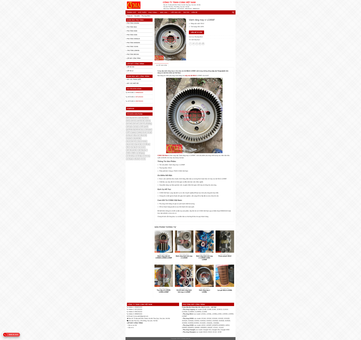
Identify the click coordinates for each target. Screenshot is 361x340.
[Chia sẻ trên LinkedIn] (203, 43)
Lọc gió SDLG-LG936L (224, 290)
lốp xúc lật (143, 135)
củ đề (141, 126)
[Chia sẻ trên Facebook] (190, 43)
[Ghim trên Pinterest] (200, 43)
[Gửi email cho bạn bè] (196, 43)
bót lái (128, 120)
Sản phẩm (137, 16)
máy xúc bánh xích (131, 141)
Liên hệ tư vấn (196, 32)
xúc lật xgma (130, 159)
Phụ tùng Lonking (133, 50)
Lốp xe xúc (130, 67)
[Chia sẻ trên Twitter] (193, 43)
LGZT (128, 132)
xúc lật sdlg (138, 156)
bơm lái (148, 120)
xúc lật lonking (130, 156)
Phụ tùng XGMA (132, 31)
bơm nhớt (129, 123)
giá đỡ (146, 126)
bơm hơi (133, 120)
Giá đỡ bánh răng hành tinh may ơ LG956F (184, 291)
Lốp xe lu (130, 71)
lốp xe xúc (136, 135)
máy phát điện (137, 138)
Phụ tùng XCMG (132, 34)
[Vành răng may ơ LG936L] (204, 276)
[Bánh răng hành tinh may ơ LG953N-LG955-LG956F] (204, 241)
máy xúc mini (130, 144)
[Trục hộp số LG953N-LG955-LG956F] (163, 276)
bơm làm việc (141, 120)
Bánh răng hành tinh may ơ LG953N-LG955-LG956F (204, 257)
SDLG (128, 147)
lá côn (144, 132)
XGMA (133, 153)
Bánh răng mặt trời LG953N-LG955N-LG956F (163, 257)
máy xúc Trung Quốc (218, 71)
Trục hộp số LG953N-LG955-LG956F (164, 291)
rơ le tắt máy (146, 144)
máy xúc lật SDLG (191, 75)
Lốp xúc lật (176, 12)
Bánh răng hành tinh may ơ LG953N (184, 257)
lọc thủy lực (129, 135)
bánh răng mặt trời (143, 117)
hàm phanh (149, 129)
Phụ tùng (152, 12)
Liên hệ (194, 12)
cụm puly (135, 126)
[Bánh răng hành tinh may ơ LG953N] (184, 241)
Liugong (133, 132)
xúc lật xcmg (146, 156)
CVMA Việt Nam (162, 155)
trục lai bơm (142, 147)
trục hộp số (134, 147)
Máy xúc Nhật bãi (133, 83)
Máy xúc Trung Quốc (134, 79)
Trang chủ (131, 12)
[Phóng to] (157, 58)
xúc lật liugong (140, 153)
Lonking (139, 132)
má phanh (129, 138)
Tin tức (186, 12)
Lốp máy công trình (133, 58)
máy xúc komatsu (142, 141)
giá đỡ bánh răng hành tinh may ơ (135, 129)
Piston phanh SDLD (224, 256)
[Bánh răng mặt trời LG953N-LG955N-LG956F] (163, 241)
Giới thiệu (142, 12)
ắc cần (143, 159)
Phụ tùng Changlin (133, 38)
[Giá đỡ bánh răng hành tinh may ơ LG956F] (184, 276)
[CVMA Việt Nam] (143, 5)
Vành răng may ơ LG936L (204, 291)
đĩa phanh (137, 159)
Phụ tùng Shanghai (133, 42)
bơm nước (136, 123)
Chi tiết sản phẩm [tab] (161, 65)
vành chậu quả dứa (132, 150)
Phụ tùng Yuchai (132, 46)
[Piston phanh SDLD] (225, 241)
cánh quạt (129, 126)
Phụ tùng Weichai (133, 54)
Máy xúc (164, 12)
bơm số (142, 123)
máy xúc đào (138, 144)
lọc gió (149, 132)
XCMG (128, 153)
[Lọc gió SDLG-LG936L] (225, 276)
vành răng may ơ (142, 150)
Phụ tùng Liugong (133, 23)
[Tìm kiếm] (233, 12)
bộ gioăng (148, 123)
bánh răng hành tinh (132, 117)
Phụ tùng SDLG (146, 16)
